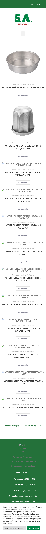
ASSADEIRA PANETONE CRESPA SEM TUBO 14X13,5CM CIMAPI (23, 147)
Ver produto (23, 95)
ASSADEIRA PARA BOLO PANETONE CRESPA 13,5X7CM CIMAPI (23, 200)
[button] (23, 33)
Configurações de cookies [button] (14, 528)
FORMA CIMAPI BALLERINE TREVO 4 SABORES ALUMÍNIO (23, 253)
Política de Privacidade (23, 457)
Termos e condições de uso (23, 461)
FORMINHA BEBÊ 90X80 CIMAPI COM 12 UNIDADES (23, 88)
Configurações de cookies (23, 466)
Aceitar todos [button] (34, 528)
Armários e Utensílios (19, 84)
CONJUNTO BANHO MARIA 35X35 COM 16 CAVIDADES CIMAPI (23, 329)
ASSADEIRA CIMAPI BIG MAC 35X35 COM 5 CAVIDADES (23, 226)
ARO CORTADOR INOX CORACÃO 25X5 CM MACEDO (23, 305)
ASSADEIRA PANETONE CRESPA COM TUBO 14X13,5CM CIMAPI (23, 173)
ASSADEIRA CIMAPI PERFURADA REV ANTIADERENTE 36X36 (23, 356)
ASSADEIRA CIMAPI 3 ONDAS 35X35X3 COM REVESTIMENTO (23, 279)
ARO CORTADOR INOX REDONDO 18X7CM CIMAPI (23, 408)
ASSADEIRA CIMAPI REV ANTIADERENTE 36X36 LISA (23, 382)
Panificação (30, 84)
